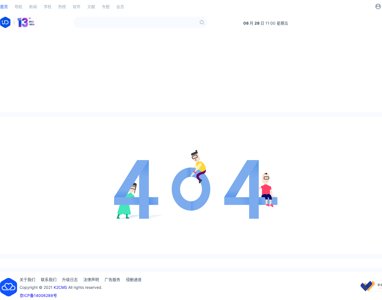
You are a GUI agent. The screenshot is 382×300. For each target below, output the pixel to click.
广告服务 (112, 279)
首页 (4, 6)
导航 (18, 6)
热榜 (62, 6)
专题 (106, 6)
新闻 (33, 6)
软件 (77, 6)
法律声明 (91, 279)
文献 (91, 6)
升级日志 (70, 279)
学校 (47, 6)
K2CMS (60, 287)
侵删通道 (134, 279)
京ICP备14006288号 (38, 295)
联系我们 (48, 279)
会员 (120, 6)
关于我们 (27, 279)
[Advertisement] (191, 73)
